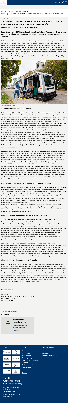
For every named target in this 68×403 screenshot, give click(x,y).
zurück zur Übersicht (10, 311)
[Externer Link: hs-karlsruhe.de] (15, 358)
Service (24, 347)
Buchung (25, 373)
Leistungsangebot (7, 196)
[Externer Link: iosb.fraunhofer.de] (6, 352)
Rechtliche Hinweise (49, 347)
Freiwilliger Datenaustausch (30, 360)
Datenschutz (45, 353)
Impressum (45, 351)
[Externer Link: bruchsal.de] (15, 365)
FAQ (23, 351)
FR (59, 2)
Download (16, 330)
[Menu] (66, 3)
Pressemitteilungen (21, 11)
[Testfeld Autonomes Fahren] (3, 2)
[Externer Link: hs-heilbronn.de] (6, 371)
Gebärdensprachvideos (28, 365)
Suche (63, 2)
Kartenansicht (26, 353)
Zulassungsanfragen (27, 358)
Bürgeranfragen (26, 355)
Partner (5, 347)
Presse (11, 11)
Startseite (4, 11)
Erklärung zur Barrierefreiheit (50, 355)
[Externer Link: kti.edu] (6, 358)
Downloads (25, 362)
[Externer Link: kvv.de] (6, 365)
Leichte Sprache (26, 367)
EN (56, 2)
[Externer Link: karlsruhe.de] (15, 371)
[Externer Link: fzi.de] (15, 352)
